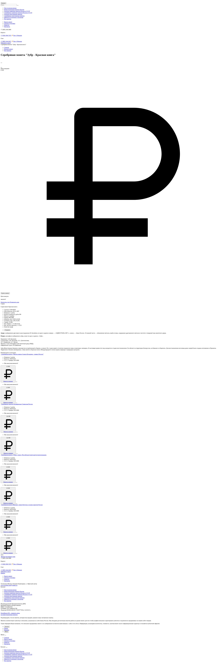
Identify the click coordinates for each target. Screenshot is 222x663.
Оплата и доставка (9, 23)
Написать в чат (5, 302)
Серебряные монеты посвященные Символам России (17, 404)
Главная (6, 47)
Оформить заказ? (6, 43)
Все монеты (7, 19)
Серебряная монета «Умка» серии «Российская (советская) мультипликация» (24, 455)
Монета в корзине (8, 381)
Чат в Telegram (17, 35)
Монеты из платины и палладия (13, 17)
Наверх (3, 573)
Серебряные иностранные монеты (14, 16)
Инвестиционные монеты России (14, 9)
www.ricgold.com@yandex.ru (9, 585)
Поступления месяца (10, 8)
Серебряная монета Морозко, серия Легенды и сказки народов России (22, 505)
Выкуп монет (8, 22)
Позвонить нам (14, 302)
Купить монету (5, 293)
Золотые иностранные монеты (13, 14)
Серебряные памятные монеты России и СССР (18, 12)
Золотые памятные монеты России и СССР (17, 11)
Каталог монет (8, 49)
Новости (6, 25)
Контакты (7, 26)
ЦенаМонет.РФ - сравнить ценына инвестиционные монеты (10, 613)
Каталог (3, 3)
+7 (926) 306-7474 (6, 35)
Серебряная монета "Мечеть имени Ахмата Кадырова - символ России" (22, 354)
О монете (7, 330)
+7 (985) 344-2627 (6, 41)
